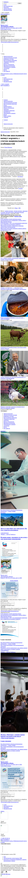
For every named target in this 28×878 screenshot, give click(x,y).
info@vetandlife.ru (5, 14)
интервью (3, 431)
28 (4, 798)
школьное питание (19, 212)
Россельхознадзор (8, 6)
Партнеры (6, 7)
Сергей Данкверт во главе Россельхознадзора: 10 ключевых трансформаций (13, 377)
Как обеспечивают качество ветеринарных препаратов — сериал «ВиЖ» (11, 510)
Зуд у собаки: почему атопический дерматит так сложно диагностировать (13, 259)
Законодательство (8, 56)
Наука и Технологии (9, 64)
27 (1, 798)
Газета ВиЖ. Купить (6, 29)
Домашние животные (9, 61)
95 (4, 37)
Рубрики (6, 1)
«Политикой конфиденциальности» (10, 42)
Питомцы (3, 512)
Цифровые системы (9, 59)
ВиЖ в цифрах (7, 116)
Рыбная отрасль (8, 106)
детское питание (18, 211)
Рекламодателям (8, 10)
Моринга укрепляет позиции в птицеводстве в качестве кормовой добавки (12, 407)
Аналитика (6, 68)
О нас (5, 4)
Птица (5, 105)
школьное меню (10, 212)
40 (1, 606)
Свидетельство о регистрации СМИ (13, 858)
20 (4, 606)
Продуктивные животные (10, 60)
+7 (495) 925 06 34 (5, 838)
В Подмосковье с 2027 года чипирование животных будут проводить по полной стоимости (14, 223)
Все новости (7, 71)
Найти (19, 3)
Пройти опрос (18, 216)
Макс (16, 208)
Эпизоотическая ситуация (10, 57)
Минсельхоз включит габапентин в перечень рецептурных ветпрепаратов (12, 226)
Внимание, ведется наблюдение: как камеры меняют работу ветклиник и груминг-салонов (14, 648)
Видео (5, 69)
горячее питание (9, 211)
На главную (3, 411)
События (6, 117)
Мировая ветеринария (9, 65)
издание (20, 188)
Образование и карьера (9, 67)
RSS (5, 856)
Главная (6, 119)
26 (1, 37)
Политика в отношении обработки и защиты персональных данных (15, 860)
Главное (6, 99)
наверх (3, 811)
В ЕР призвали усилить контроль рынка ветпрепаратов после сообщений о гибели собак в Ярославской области (13, 220)
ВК (20, 208)
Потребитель (7, 112)
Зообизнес (6, 63)
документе (20, 176)
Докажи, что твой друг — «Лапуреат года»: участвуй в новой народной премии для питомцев (13, 288)
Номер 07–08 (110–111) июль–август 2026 (11, 28)
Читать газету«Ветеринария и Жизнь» (7, 26)
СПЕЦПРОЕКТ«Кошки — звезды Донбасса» (8, 533)
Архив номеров (8, 8)
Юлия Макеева (8, 147)
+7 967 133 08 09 (5, 84)
